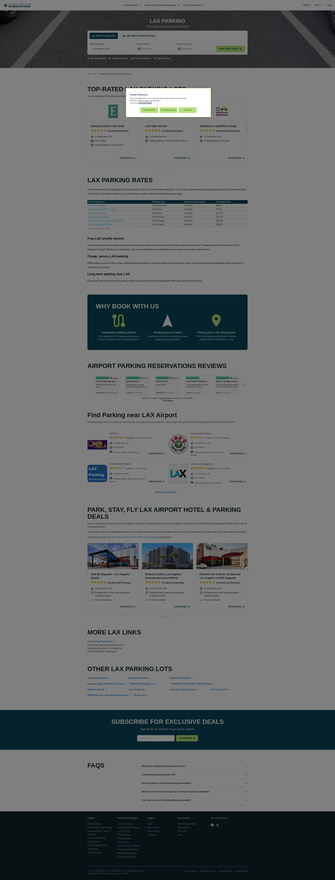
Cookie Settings (149, 110)
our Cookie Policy (145, 103)
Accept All (188, 110)
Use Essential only (168, 110)
